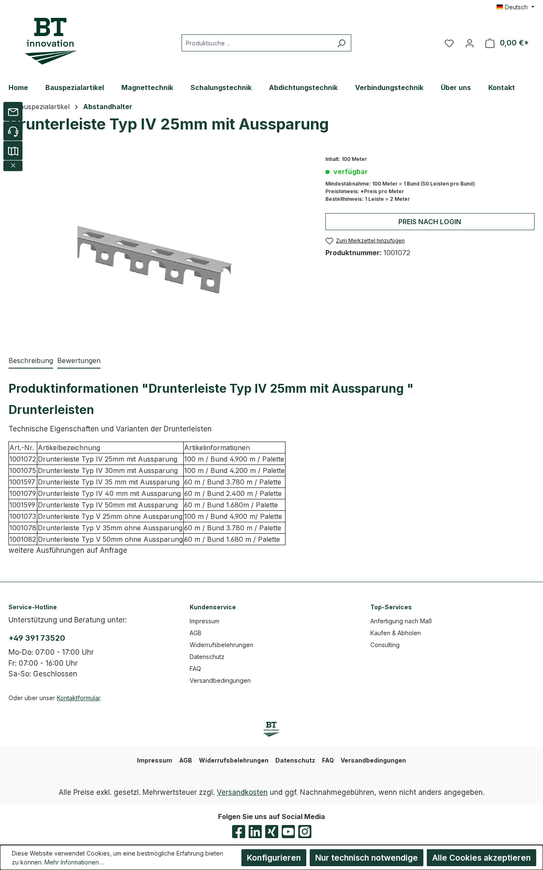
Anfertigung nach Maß (401, 621)
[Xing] (271, 831)
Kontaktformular (78, 697)
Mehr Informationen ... (74, 862)
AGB (196, 632)
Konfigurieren (274, 858)
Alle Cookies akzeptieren (481, 858)
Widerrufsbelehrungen (221, 644)
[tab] (30, 361)
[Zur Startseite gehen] (50, 41)
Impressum (204, 621)
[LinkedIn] (255, 831)
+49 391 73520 (36, 637)
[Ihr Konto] (469, 42)
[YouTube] (288, 831)
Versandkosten (242, 792)
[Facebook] (238, 831)
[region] (158, 246)
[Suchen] (341, 42)
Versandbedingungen (220, 680)
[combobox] (257, 42)
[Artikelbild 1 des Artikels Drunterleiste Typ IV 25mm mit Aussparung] (158, 246)
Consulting (385, 644)
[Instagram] (304, 831)
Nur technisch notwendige (366, 858)
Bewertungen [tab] (79, 360)
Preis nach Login (429, 221)
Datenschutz (207, 656)
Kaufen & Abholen (395, 632)
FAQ (195, 668)
